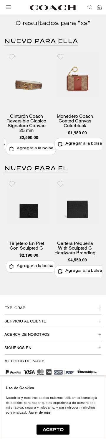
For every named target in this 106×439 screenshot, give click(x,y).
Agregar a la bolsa (35, 148)
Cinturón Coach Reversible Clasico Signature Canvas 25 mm (26, 123)
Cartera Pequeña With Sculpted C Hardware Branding (74, 248)
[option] (28, 103)
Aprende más (40, 412)
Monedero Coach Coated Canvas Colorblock (75, 121)
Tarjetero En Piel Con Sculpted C (26, 245)
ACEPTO (53, 429)
